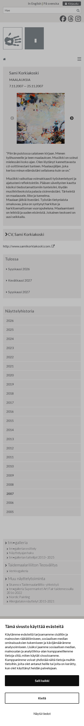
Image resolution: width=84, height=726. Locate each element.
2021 (10, 366)
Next (72, 118)
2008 (10, 484)
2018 (10, 393)
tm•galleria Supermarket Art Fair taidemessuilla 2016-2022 (40, 590)
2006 (10, 502)
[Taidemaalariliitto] (42, 58)
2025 (10, 329)
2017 (10, 402)
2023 (10, 348)
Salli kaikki (42, 680)
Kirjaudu (73, 3)
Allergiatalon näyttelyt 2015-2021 (31, 601)
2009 (10, 475)
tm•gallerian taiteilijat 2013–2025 (31, 557)
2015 (10, 420)
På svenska (51, 3)
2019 (10, 384)
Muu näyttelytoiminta (26, 578)
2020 (10, 375)
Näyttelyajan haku (21, 553)
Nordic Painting (19, 597)
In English (34, 3)
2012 (10, 448)
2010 (10, 466)
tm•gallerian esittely (22, 548)
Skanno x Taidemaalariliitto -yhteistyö (34, 584)
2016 (10, 411)
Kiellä (42, 698)
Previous (12, 118)
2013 (10, 439)
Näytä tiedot (42, 713)
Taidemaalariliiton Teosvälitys (32, 565)
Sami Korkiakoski (24, 73)
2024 (10, 339)
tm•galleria (18, 542)
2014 (10, 430)
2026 (10, 320)
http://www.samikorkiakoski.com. (27, 246)
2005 (10, 512)
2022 (10, 357)
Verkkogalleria (18, 571)
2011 (10, 457)
